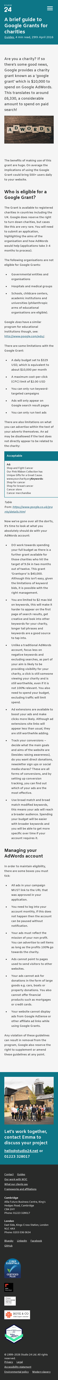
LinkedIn (22, 1241)
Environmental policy (16, 1372)
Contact (9, 1174)
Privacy (8, 1362)
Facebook (36, 1241)
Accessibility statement (17, 1367)
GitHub (8, 1245)
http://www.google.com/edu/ (24, 336)
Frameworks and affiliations (20, 1189)
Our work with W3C (15, 1179)
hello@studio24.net (21, 1151)
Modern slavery (41, 1372)
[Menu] (50, 8)
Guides (9, 37)
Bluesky (8, 1241)
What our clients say (16, 1184)
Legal (20, 1362)
